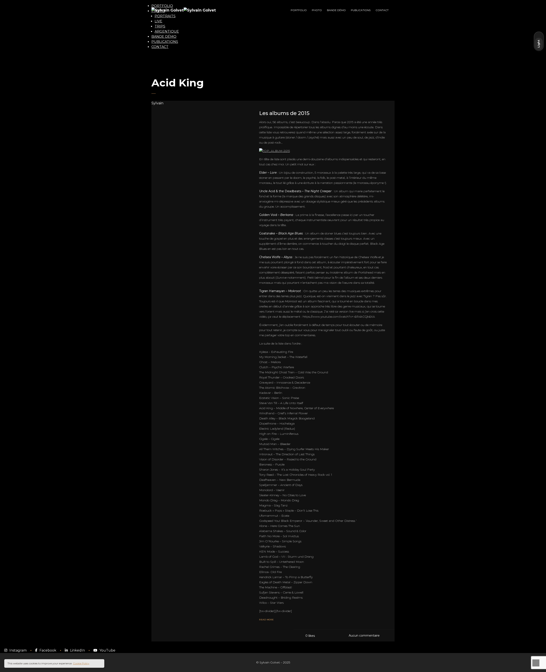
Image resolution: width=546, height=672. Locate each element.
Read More (266, 619)
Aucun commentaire (364, 635)
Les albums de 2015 (284, 113)
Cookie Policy (81, 663)
